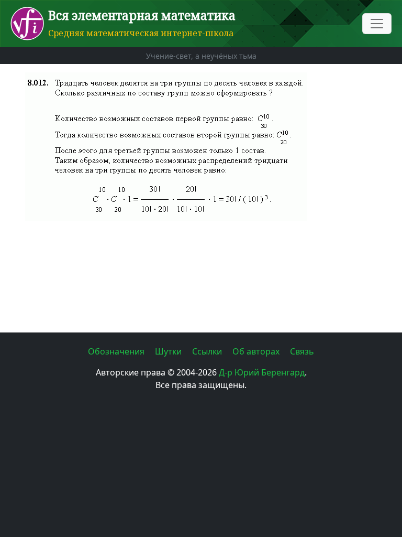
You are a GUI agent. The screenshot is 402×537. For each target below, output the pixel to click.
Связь (302, 351)
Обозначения (117, 351)
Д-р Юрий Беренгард (262, 372)
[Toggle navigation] (377, 23)
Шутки (169, 351)
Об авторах (257, 351)
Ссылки (208, 351)
